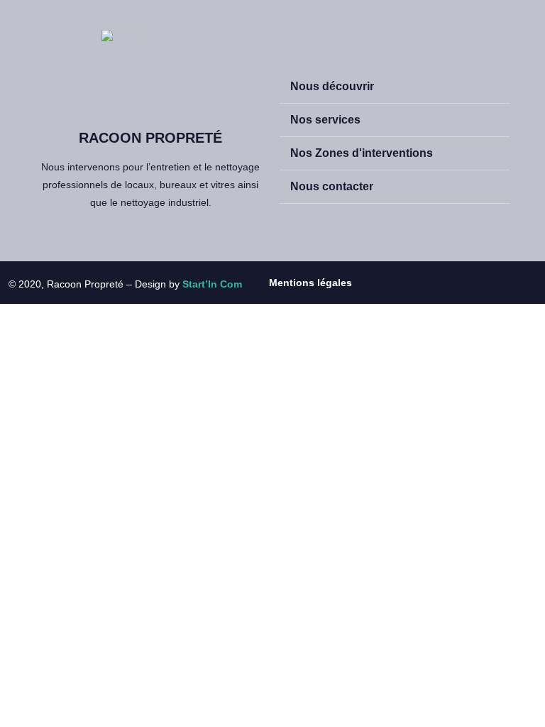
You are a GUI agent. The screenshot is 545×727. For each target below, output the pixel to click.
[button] (395, 87)
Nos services (325, 120)
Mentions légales (310, 282)
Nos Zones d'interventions (361, 153)
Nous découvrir (332, 86)
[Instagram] (423, 282)
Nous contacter (331, 186)
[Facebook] (391, 282)
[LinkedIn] (454, 282)
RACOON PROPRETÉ (150, 138)
